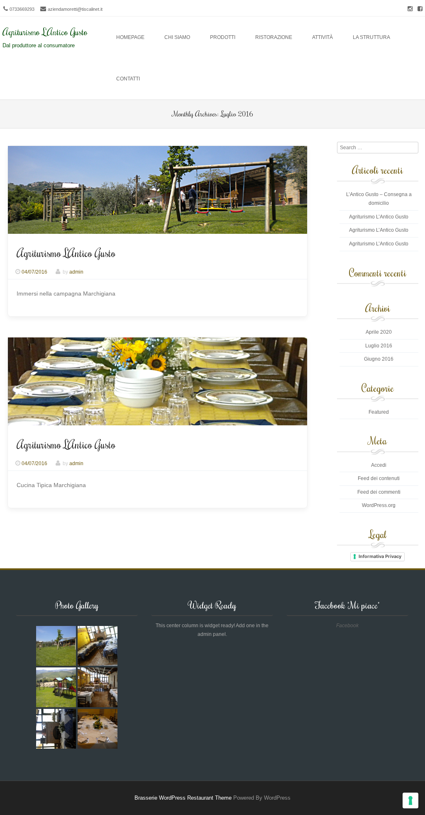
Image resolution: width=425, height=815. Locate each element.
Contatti (128, 79)
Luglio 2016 (378, 346)
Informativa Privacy (380, 556)
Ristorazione (273, 37)
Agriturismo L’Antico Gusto (66, 253)
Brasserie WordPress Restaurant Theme (183, 798)
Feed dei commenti (379, 492)
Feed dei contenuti (379, 478)
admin (76, 272)
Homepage (130, 37)
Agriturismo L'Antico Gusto (45, 32)
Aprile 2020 (379, 332)
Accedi (378, 465)
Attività (322, 37)
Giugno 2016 (378, 359)
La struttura (371, 37)
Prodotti (222, 37)
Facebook (347, 625)
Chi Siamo (177, 37)
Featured (379, 412)
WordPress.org (379, 505)
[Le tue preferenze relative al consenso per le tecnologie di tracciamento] (410, 800)
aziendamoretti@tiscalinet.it (75, 9)
